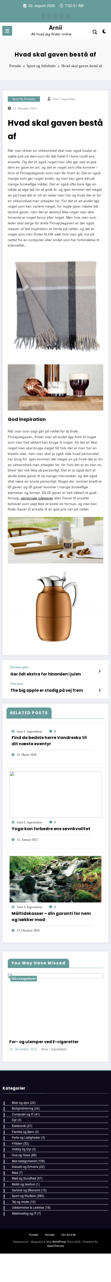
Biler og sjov (20, 1183)
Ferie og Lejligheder (26, 1218)
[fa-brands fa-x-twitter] (49, 16)
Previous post (19, 667)
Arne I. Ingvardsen (64, 99)
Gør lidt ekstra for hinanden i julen (45, 674)
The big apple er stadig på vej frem (46, 690)
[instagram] (61, 16)
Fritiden (17, 1224)
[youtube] (68, 16)
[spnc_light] (104, 32)
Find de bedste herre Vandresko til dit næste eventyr (49, 741)
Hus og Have (21, 1235)
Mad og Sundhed (24, 1259)
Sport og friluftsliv (24, 99)
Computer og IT (23, 1195)
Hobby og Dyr (21, 1230)
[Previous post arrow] (99, 671)
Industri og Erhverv (25, 1247)
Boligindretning (22, 1189)
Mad (15, 1253)
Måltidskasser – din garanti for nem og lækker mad (51, 916)
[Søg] (95, 31)
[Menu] (7, 31)
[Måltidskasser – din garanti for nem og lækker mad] (55, 878)
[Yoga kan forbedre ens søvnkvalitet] (55, 794)
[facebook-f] (43, 16)
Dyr (14, 1201)
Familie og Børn (23, 1212)
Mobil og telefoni (23, 1265)
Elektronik (19, 1206)
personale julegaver (37, 498)
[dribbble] (55, 16)
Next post (16, 684)
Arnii (55, 27)
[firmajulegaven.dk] (55, 305)
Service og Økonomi (26, 1271)
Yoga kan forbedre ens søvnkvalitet (51, 829)
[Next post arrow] (99, 690)
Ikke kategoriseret (41, 978)
